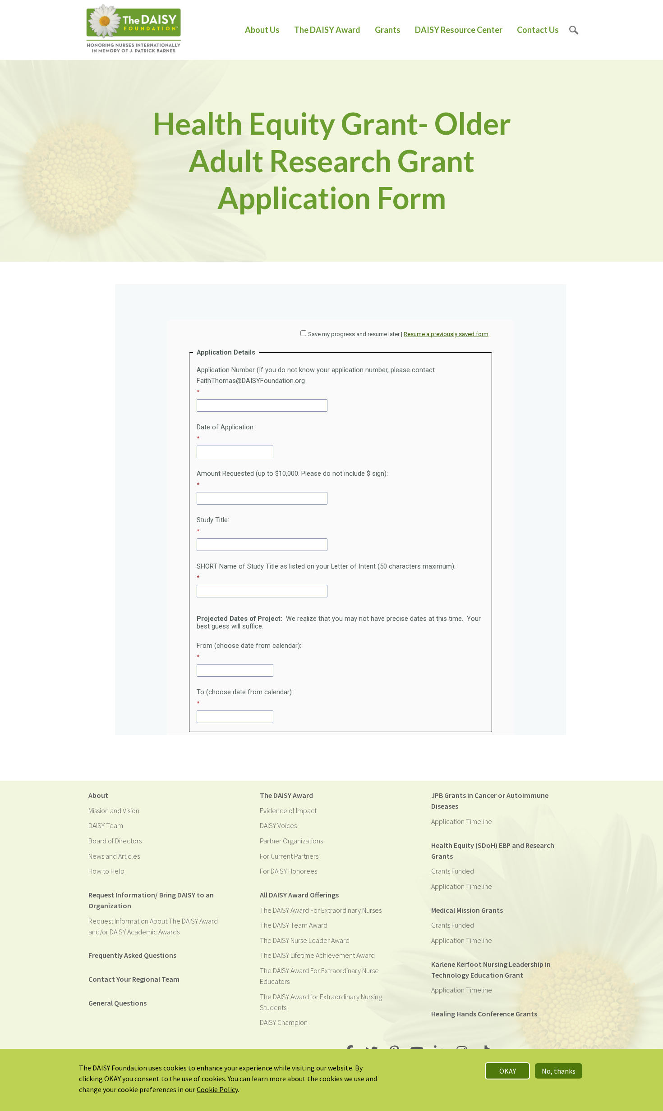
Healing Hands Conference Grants (484, 1013)
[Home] (133, 30)
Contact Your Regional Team (134, 979)
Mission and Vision (113, 810)
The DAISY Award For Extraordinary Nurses (321, 910)
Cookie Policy (217, 1089)
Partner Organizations (291, 840)
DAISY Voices (278, 825)
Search (574, 30)
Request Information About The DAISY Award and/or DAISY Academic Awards (153, 926)
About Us (262, 30)
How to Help (106, 870)
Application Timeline (461, 821)
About (98, 795)
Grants (388, 30)
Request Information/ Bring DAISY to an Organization (151, 900)
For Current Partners (289, 856)
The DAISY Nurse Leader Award (305, 940)
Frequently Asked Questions (132, 955)
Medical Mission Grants (467, 910)
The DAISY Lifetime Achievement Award (317, 955)
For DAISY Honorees (288, 870)
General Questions (117, 1002)
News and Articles (114, 856)
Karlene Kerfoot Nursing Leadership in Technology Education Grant (491, 969)
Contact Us (538, 30)
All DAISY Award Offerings (299, 894)
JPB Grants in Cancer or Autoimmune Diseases (489, 800)
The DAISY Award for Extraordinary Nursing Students (321, 1002)
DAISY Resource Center (458, 30)
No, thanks (559, 1070)
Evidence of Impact (288, 810)
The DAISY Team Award (293, 924)
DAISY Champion (284, 1022)
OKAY (507, 1070)
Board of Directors (115, 840)
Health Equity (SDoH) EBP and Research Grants (492, 851)
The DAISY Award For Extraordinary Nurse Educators (319, 976)
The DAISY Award (327, 30)
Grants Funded (452, 870)
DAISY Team (105, 825)
